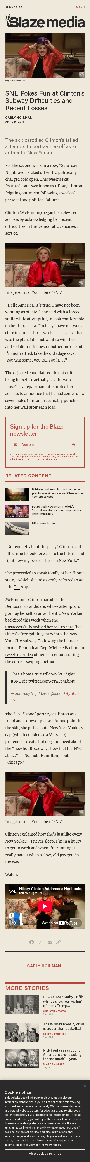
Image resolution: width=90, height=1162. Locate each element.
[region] (45, 1121)
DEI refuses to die (43, 523)
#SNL (16, 681)
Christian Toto (54, 1011)
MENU (80, 7)
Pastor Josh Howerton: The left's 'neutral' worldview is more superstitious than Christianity (57, 510)
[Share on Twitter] (40, 942)
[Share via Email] (49, 942)
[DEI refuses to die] (17, 528)
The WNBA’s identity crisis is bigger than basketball (64, 1027)
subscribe (13, 7)
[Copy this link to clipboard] (58, 942)
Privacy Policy (52, 454)
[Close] (85, 1086)
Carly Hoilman (19, 117)
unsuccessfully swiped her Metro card (39, 627)
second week (30, 165)
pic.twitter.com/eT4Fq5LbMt (48, 681)
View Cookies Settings (45, 1153)
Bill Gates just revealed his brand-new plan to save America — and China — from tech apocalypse (58, 493)
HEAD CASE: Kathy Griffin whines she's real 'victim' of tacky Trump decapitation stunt (63, 1002)
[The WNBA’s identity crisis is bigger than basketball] (22, 1031)
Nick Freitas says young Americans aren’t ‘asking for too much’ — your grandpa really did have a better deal (63, 1055)
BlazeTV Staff (53, 1064)
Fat (17, 587)
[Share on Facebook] (31, 942)
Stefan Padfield (54, 1034)
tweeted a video (19, 654)
